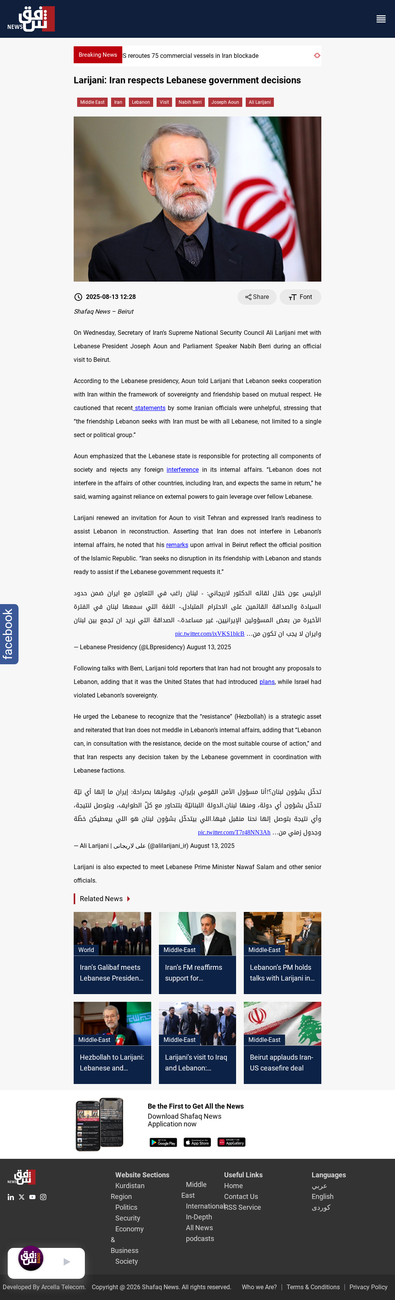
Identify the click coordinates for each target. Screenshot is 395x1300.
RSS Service (242, 1207)
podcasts (200, 1238)
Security (127, 1218)
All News (199, 1228)
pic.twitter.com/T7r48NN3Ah (234, 832)
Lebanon (141, 102)
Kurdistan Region (128, 1191)
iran (118, 102)
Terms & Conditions (313, 1287)
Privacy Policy (368, 1287)
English (323, 1196)
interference (183, 469)
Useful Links (243, 1175)
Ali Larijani (260, 102)
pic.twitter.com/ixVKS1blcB (210, 634)
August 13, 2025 (209, 647)
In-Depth (199, 1217)
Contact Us (241, 1196)
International (205, 1206)
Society (126, 1261)
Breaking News (98, 54)
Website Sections (142, 1175)
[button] (315, 58)
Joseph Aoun (225, 102)
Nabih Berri (190, 102)
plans (267, 681)
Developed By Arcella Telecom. (44, 1287)
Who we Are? (259, 1287)
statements (149, 408)
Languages (329, 1175)
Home (233, 1186)
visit (164, 102)
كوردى (321, 1207)
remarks (177, 545)
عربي (319, 1186)
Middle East (92, 102)
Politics (126, 1207)
